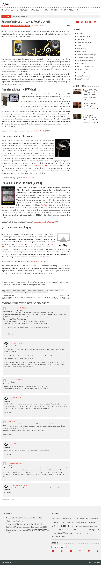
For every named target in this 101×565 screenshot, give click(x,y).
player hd (27, 292)
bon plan (81, 519)
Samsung (90, 529)
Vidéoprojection (82, 73)
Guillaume (35, 25)
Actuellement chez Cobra (84, 36)
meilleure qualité (19, 292)
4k (54, 518)
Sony (60, 533)
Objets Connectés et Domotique (86, 55)
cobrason (60, 522)
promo (73, 529)
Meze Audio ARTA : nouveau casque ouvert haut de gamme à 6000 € (26, 527)
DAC (46, 290)
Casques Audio (22, 10)
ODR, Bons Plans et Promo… (85, 58)
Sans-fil (96, 530)
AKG (46, 166)
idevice (51, 290)
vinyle (63, 536)
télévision (74, 533)
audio (60, 518)
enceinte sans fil (81, 522)
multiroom (91, 526)
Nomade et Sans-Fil (50, 10)
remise (84, 530)
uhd (78, 533)
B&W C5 (28, 178)
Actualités (22, 16)
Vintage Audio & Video (84, 76)
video (87, 533)
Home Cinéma (81, 52)
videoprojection (92, 533)
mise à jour (85, 526)
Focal (88, 522)
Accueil (15, 16)
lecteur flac (10, 292)
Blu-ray (71, 518)
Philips (60, 530)
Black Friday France (94, 562)
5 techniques (16, 290)
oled (96, 526)
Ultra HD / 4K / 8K (82, 70)
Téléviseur (68, 533)
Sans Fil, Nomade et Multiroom (20, 26)
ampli (57, 518)
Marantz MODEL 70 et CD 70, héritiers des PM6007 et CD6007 (90, 92)
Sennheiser (40, 166)
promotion (79, 530)
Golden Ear (4, 207)
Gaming (79, 45)
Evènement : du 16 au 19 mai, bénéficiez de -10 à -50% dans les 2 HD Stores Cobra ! (54, 298)
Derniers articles (7, 10)
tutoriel (45, 292)
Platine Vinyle (66, 530)
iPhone (61, 290)
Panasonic (54, 530)
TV (63, 533)
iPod (3, 292)
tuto (40, 292)
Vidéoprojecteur (56, 536)
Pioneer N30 (18, 244)
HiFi (65, 526)
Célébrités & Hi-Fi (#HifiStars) (86, 42)
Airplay (23, 290)
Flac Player (44, 205)
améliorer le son (32, 290)
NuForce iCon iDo (39, 131)
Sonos (55, 534)
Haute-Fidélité (35, 10)
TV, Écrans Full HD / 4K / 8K (70, 10)
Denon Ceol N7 (34, 244)
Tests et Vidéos (81, 64)
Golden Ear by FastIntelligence (43, 222)
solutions (34, 292)
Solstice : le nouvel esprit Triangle (89, 104)
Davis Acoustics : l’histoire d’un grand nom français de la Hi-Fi (91, 117)
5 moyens (9, 290)
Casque (86, 518)
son (52, 533)
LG (82, 526)
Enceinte (68, 522)
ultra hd (82, 533)
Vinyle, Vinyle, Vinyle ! (83, 79)
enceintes (74, 522)
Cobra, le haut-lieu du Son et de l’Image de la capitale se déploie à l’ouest (18, 298)
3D (52, 519)
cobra (53, 522)
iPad (56, 290)
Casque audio (93, 518)
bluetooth (76, 518)
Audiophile (40, 290)
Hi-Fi (60, 526)
